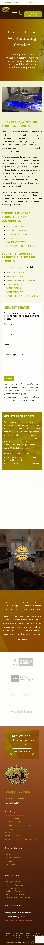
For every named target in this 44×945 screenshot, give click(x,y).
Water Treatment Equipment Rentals (24, 296)
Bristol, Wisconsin (15, 226)
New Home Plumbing (15, 272)
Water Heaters (13, 288)
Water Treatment (14, 292)
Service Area (10, 860)
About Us (9, 854)
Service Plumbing (14, 284)
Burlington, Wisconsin (17, 230)
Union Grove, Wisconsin (17, 242)
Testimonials (10, 864)
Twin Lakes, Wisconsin (16, 238)
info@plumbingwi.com (14, 798)
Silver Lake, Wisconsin (16, 234)
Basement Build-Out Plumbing (20, 280)
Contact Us (9, 867)
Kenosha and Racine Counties (20, 246)
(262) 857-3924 (17, 792)
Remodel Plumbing (15, 276)
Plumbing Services (12, 857)
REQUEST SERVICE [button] (33, 14)
